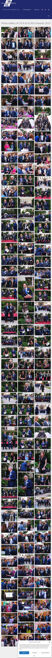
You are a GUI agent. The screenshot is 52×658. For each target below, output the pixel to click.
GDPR (34, 655)
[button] (49, 642)
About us (37, 9)
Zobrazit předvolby (45, 653)
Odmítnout (34, 653)
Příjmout (24, 653)
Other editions (27, 9)
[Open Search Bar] (49, 16)
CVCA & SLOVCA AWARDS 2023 (10, 9)
